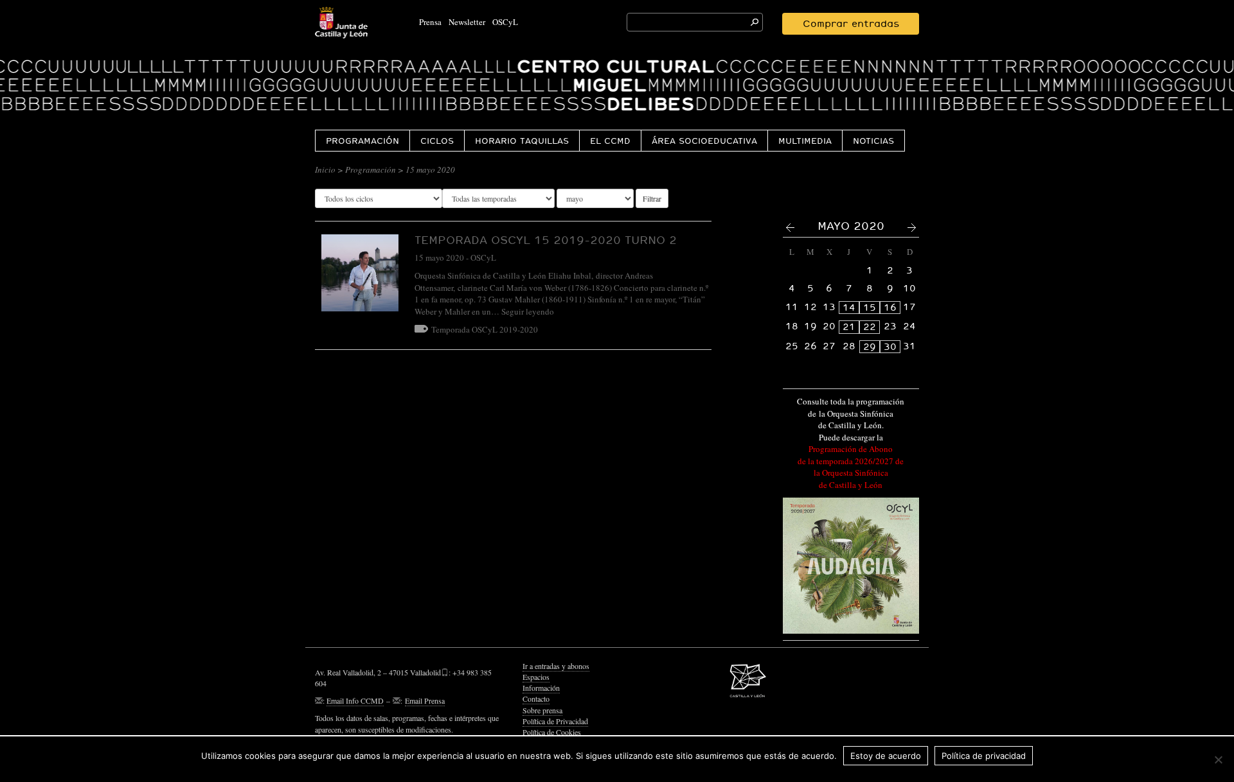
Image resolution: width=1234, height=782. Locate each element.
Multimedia (805, 140)
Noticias (873, 140)
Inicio (325, 169)
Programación (362, 140)
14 (849, 307)
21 (849, 327)
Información (541, 687)
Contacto (536, 698)
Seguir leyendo (527, 311)
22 (869, 327)
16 (890, 307)
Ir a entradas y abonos (556, 666)
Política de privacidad (984, 756)
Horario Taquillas (522, 140)
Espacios (536, 677)
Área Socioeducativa (704, 140)
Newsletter (467, 22)
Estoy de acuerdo (885, 756)
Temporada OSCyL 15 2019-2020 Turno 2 (546, 240)
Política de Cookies (552, 732)
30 (890, 346)
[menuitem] (362, 140)
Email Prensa (425, 700)
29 (869, 346)
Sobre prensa (542, 710)
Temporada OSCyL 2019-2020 (484, 329)
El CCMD (610, 140)
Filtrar (652, 198)
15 (869, 307)
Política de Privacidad (555, 721)
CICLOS (437, 140)
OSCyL (505, 22)
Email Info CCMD (355, 700)
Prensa (430, 22)
